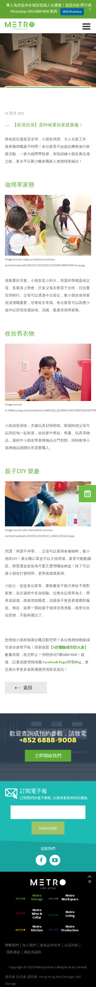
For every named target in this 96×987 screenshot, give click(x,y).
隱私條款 (13, 952)
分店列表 (71, 945)
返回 (27, 687)
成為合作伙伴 (50, 945)
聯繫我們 (12, 945)
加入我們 (29, 945)
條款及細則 (32, 952)
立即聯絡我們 (48, 755)
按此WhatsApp (72, 11)
